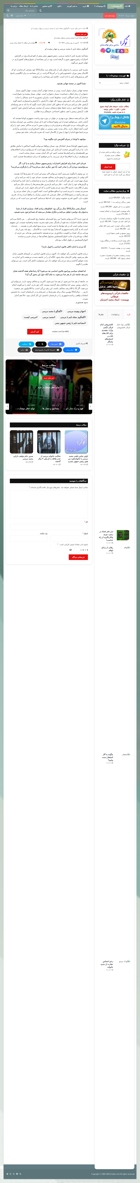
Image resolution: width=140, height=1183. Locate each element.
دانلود (59, 6)
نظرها (101, 314)
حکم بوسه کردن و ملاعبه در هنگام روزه (115, 241)
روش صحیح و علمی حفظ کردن (118, 233)
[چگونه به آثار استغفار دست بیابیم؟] (122, 855)
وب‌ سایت (43, 533)
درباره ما (14, 6)
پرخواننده (115, 314)
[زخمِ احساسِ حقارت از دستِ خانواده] (122, 1062)
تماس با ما (34, 6)
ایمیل (85, 533)
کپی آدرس (35, 332)
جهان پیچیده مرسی (75, 311)
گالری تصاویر (47, 6)
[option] (48, 386)
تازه (128, 314)
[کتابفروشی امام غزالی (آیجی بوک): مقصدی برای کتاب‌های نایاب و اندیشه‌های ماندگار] (122, 425)
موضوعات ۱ (115, 6)
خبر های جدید (76, 28)
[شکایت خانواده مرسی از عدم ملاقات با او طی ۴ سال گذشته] (49, 442)
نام (86, 522)
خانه (126, 6)
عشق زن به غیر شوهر (121, 207)
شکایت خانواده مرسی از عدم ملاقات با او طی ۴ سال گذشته (49, 458)
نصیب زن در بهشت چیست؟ (119, 248)
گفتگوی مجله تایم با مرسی (72, 317)
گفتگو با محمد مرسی (51, 311)
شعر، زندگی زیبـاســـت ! (121, 202)
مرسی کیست (30, 317)
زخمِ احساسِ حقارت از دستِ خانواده (107, 964)
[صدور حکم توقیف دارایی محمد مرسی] (21, 442)
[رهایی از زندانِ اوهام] (122, 648)
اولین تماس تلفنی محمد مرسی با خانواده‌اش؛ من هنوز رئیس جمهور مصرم (78, 458)
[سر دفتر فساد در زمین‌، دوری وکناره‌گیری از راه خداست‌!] (122, 535)
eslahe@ (107, 112)
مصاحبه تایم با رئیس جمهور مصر (69, 323)
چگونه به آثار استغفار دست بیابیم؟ (107, 757)
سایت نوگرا (125, 198)
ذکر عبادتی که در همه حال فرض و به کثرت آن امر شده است (49, 387)
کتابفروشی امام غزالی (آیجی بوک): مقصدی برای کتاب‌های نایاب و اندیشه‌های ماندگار (106, 333)
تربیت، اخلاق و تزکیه (48, 378)
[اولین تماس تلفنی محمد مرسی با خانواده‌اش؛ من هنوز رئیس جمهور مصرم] (76, 442)
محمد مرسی (48, 317)
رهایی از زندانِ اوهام (94, 16)
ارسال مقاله (23, 6)
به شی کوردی (72, 6)
